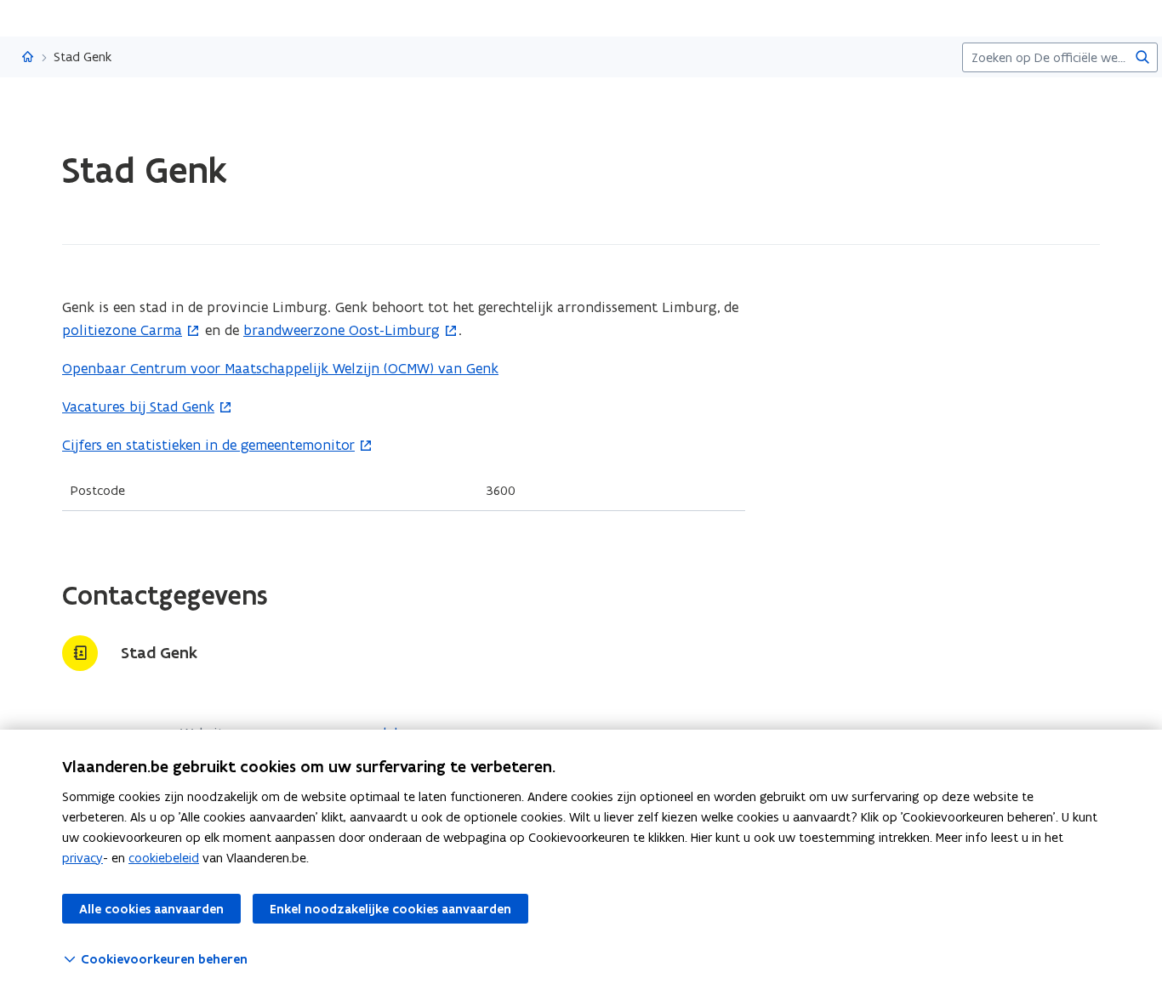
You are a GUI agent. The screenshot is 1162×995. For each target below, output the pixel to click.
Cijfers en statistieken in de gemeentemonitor (208, 444)
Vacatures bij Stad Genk (138, 406)
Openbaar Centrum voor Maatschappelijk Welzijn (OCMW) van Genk (280, 368)
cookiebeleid (163, 858)
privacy (82, 858)
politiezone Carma (122, 330)
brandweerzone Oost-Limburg (341, 330)
